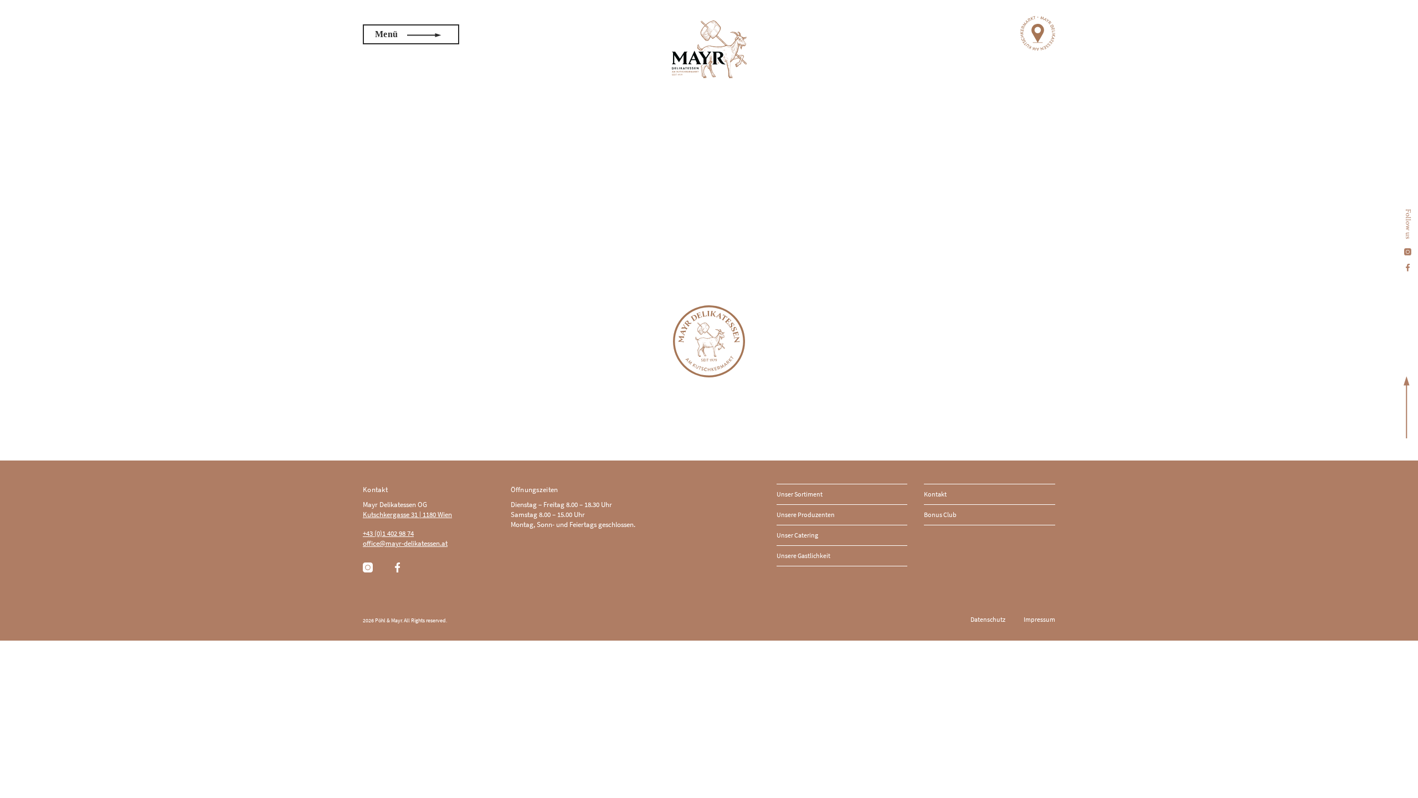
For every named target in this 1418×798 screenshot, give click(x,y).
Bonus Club (940, 514)
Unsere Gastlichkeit (803, 555)
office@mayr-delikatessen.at (405, 543)
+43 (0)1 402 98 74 (388, 533)
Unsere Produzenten (806, 514)
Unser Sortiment (800, 494)
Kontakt (935, 494)
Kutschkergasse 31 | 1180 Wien (407, 514)
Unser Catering (797, 535)
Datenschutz (987, 619)
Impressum (1039, 619)
